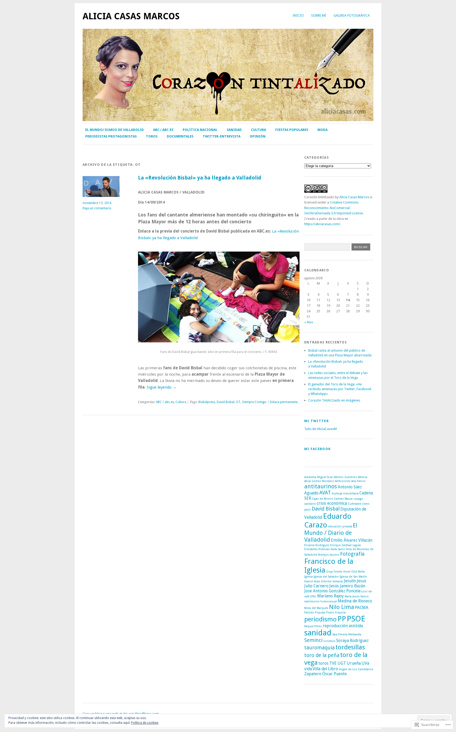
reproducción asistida (343, 625)
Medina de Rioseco (355, 600)
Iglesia (308, 576)
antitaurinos (320, 486)
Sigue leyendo (162, 387)
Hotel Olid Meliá (354, 571)
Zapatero (312, 673)
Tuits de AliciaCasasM (320, 429)
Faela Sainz (338, 549)
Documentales (180, 136)
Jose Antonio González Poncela (332, 590)
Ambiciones (342, 481)
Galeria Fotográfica (352, 15)
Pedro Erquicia (336, 612)
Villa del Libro (325, 668)
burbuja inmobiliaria (345, 493)
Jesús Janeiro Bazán (347, 585)
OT (238, 402)
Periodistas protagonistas (111, 136)
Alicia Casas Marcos (131, 16)
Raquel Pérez (313, 626)
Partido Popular (314, 612)
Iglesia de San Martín (353, 576)
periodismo (320, 619)
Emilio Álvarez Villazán (351, 540)
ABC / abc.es (163, 130)
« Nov (308, 322)
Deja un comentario (97, 208)
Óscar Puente (334, 673)
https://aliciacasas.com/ (322, 224)
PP (342, 619)
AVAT (325, 493)
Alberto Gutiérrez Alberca (350, 477)
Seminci (313, 640)
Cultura (258, 130)
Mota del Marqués (316, 608)
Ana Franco (358, 481)
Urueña (354, 663)
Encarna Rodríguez (316, 545)
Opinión (257, 136)
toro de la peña (321, 655)
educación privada (340, 526)
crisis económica (332, 503)
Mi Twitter (316, 421)
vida (308, 668)
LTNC (313, 596)
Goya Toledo (334, 571)
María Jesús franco (357, 596)
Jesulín (350, 580)
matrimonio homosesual (320, 601)
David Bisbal (225, 402)
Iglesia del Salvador (326, 576)
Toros (152, 136)
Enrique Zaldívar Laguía (345, 545)
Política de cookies (144, 723)
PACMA (361, 607)
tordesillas (350, 647)
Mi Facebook (317, 449)
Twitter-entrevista (221, 136)
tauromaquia (319, 648)
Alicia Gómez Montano (319, 481)
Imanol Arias (312, 581)
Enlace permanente (283, 402)
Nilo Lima (341, 606)
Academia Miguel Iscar (318, 477)
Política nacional (200, 130)
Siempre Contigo (254, 402)
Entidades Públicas (317, 549)
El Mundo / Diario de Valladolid (330, 532)
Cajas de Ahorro (322, 498)
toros (324, 663)
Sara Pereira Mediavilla (346, 634)
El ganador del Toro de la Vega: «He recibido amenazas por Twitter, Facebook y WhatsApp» (339, 389)
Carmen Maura (343, 498)
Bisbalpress (206, 402)
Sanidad (234, 130)
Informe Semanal (332, 581)
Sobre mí (318, 15)
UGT (342, 663)
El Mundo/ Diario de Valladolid (114, 130)
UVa (365, 663)
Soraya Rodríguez (352, 640)
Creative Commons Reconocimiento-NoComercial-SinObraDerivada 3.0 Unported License (333, 207)
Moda (322, 130)
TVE (333, 663)
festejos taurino (328, 554)
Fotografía (352, 554)
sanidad (317, 632)
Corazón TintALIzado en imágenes (334, 400)
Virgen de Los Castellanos (356, 669)
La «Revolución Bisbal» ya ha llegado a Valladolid (199, 178)
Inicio (298, 15)
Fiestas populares (291, 130)
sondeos (329, 641)
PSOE (356, 618)
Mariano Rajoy (330, 595)
